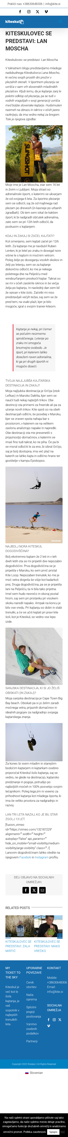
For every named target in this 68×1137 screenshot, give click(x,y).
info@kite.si (52, 4)
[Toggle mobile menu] (61, 21)
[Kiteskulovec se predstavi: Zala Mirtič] (19, 917)
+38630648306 (57, 982)
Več (62, 1131)
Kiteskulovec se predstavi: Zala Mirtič (18, 946)
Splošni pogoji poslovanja (33, 1011)
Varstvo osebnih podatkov (32, 1028)
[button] (8, 936)
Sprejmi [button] (53, 1132)
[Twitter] (59, 1019)
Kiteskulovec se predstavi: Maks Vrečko (47, 946)
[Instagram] (54, 1019)
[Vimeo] (48, 1025)
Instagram (42, 857)
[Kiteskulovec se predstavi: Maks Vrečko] (48, 917)
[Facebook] (48, 1019)
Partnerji (32, 1041)
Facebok (25, 857)
